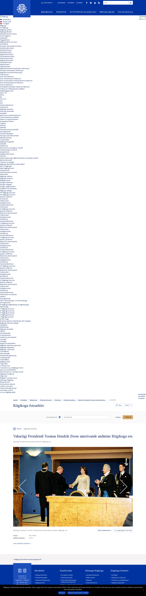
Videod (2, 331)
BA (1, 97)
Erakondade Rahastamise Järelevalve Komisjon (68, 581)
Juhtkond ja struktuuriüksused (10, 115)
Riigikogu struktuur (6, 178)
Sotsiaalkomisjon (6, 62)
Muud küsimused (6, 160)
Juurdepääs (61, 3)
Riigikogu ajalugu (6, 191)
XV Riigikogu (4, 28)
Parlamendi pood (91, 583)
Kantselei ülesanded (7, 111)
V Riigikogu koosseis (7, 309)
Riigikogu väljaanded (7, 347)
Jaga (119, 405)
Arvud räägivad (5, 36)
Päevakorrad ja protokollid (9, 130)
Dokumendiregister (6, 134)
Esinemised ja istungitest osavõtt (11, 148)
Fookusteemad (5, 335)
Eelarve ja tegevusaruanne (9, 119)
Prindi (127, 405)
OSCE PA (3, 99)
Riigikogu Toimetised (7, 349)
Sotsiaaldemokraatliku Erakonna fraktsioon (15, 87)
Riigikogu (47, 12)
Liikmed (2, 296)
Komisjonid (4, 44)
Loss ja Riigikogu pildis (7, 392)
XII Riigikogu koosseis (7, 209)
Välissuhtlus (4, 174)
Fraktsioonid (4, 75)
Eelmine (22, 486)
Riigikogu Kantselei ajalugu (9, 323)
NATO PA (3, 93)
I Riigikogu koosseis (7, 317)
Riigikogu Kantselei (6, 109)
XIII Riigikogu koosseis (7, 195)
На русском (7, 22)
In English (6, 24)
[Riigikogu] (21, 8)
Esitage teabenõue (6, 182)
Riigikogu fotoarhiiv (6, 329)
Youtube (95, 3)
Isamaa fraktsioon (6, 85)
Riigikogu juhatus (6, 30)
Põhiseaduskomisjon (7, 56)
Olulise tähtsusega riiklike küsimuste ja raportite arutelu (19, 158)
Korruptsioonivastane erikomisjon (11, 70)
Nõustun (62, 593)
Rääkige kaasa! (5, 180)
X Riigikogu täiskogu (69, 400)
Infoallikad (107, 12)
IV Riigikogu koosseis (7, 311)
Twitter (91, 3)
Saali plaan (3, 38)
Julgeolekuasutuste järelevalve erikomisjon (14, 68)
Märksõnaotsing (5, 138)
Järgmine (124, 486)
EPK (1, 103)
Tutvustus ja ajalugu (82, 12)
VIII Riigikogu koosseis (7, 266)
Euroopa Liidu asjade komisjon (10, 46)
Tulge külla (125, 12)
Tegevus (61, 12)
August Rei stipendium (7, 343)
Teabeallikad (4, 360)
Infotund (3, 156)
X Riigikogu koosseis (7, 237)
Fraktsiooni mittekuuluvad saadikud (12, 89)
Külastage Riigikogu (6, 380)
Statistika (3, 144)
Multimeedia (4, 327)
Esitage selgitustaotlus (7, 187)
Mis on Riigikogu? (6, 166)
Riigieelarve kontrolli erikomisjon (11, 72)
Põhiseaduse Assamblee (8, 294)
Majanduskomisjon (6, 54)
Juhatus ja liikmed (6, 197)
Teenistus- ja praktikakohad (120, 580)
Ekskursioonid (5, 382)
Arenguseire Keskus (7, 121)
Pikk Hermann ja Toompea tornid (11, 372)
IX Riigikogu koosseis (7, 252)
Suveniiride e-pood (6, 390)
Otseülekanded (5, 333)
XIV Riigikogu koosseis (7, 193)
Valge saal (3, 376)
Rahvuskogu (4, 307)
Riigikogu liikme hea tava (8, 42)
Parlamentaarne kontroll (8, 150)
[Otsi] (130, 3)
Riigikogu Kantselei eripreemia (10, 345)
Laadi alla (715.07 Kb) (124, 530)
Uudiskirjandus (5, 358)
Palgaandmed (5, 40)
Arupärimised (4, 152)
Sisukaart (79, 3)
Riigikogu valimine (6, 176)
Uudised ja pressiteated (8, 337)
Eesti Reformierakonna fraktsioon (11, 83)
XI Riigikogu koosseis (7, 223)
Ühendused (4, 107)
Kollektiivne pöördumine (8, 189)
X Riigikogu (57, 400)
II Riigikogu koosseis (7, 315)
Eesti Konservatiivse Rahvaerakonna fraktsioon (16, 81)
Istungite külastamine (92, 575)
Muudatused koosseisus (8, 34)
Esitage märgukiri (6, 184)
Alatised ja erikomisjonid (8, 213)
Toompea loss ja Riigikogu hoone (11, 368)
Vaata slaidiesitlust (104, 530)
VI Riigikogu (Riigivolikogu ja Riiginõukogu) (14, 305)
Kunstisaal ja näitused (7, 384)
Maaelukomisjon (6, 52)
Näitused (89, 580)
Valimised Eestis (66, 578)
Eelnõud (3, 125)
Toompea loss (5, 366)
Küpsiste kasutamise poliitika (78, 593)
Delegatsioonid (5, 203)
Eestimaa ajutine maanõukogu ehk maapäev (15, 321)
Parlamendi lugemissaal (8, 356)
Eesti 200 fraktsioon (7, 77)
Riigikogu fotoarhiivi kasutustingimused (27, 559)
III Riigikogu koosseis (7, 313)
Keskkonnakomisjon (7, 48)
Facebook (87, 3)
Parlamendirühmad (6, 105)
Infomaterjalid (5, 353)
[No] (143, 590)
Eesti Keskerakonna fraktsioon (10, 79)
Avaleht (15, 400)
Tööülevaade (4, 140)
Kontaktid (71, 3)
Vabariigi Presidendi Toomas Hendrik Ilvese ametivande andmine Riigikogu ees (102, 400)
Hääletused (4, 146)
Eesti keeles (48, 3)
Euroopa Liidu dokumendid (9, 136)
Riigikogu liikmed (5, 32)
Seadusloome (5, 170)
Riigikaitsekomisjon (6, 60)
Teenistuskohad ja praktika (9, 117)
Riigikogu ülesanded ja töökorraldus (12, 164)
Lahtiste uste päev (6, 386)
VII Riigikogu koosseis (7, 280)
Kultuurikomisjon (6, 50)
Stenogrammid (5, 132)
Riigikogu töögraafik (7, 142)
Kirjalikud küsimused (7, 154)
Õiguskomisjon (5, 66)
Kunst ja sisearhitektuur (8, 370)
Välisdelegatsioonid (6, 91)
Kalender (3, 127)
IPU (1, 101)
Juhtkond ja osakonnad (119, 578)
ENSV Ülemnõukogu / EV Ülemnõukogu (13, 301)
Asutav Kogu (4, 319)
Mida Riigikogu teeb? (7, 168)
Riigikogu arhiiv (5, 362)
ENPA (2, 95)
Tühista (118, 417)
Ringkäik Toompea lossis (8, 378)
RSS (99, 3)
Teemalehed (4, 351)
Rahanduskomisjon (6, 58)
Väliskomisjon (5, 64)
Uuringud (3, 339)
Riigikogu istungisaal (7, 374)
